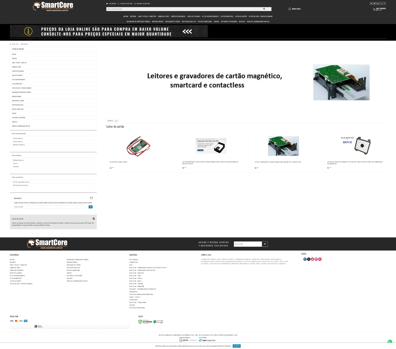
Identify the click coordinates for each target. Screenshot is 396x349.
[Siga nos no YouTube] (312, 259)
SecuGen (16, 166)
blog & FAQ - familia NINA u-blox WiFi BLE (142, 270)
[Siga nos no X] (381, 3)
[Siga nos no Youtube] (378, 3)
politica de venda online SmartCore (141, 294)
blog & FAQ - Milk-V (135, 281)
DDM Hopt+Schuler (18, 160)
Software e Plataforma (74, 275)
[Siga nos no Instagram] (374, 3)
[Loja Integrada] (207, 339)
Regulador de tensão (74, 265)
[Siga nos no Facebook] (384, 3)
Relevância (110, 120)
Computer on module (17, 270)
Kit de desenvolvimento (17, 275)
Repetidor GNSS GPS (73, 267)
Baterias (13, 262)
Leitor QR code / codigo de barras (21, 284)
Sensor (69, 273)
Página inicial (15, 44)
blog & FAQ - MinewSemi (136, 286)
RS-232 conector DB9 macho (21, 182)
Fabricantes (133, 292)
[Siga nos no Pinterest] (371, 3)
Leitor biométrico (18, 138)
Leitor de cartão (17, 141)
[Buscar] (264, 8)
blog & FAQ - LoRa (135, 275)
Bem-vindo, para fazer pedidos (295, 9)
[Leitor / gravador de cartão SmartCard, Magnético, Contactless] (283, 152)
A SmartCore (133, 262)
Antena (12, 259)
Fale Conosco (112, 3)
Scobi (15, 163)
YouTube (132, 305)
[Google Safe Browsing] (158, 321)
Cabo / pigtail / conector (18, 265)
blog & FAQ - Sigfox (135, 278)
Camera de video (15, 267)
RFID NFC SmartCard (19, 145)
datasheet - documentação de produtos (142, 289)
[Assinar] (91, 206)
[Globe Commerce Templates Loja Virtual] (188, 339)
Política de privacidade (137, 308)
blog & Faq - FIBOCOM (136, 284)
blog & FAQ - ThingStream (137, 302)
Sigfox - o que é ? (135, 297)
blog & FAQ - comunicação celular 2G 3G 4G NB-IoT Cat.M (147, 267)
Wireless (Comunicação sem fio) (77, 281)
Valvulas (69, 278)
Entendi (236, 346)
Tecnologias (133, 300)
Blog (131, 265)
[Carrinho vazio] (379, 10)
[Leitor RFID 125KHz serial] (138, 152)
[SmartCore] (53, 7)
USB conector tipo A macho (20, 185)
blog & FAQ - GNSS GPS (136, 273)
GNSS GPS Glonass (16, 273)
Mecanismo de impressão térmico (77, 259)
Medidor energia (72, 262)
